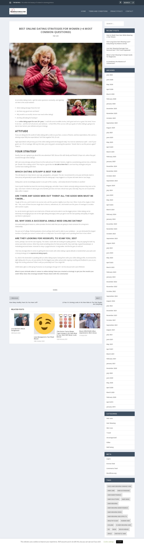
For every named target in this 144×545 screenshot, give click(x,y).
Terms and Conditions (98, 11)
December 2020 (111, 368)
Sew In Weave (124, 529)
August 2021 (110, 330)
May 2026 (109, 84)
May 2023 (109, 258)
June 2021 (109, 339)
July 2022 (109, 306)
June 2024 (109, 195)
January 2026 (110, 104)
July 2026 (109, 75)
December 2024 (111, 166)
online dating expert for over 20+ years (31, 121)
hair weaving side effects (117, 516)
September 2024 (112, 181)
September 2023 (112, 238)
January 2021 (110, 363)
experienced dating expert (39, 253)
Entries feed (110, 464)
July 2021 (109, 335)
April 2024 (109, 205)
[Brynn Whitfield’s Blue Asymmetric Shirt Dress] (89, 320)
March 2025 (110, 152)
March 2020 (110, 392)
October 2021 (111, 320)
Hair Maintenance (114, 495)
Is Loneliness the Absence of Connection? (116, 62)
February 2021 (111, 359)
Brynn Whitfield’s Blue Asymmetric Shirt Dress (88, 332)
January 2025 (110, 161)
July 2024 (109, 190)
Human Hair (125, 521)
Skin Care (109, 428)
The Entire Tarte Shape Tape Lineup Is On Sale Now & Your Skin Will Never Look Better (67, 334)
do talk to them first (61, 164)
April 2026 (109, 89)
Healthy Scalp (113, 521)
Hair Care (111, 491)
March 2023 (110, 267)
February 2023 (111, 272)
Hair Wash (125, 499)
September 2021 (112, 325)
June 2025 (109, 137)
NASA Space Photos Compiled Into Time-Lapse (36, 2)
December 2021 (111, 311)
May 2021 (109, 344)
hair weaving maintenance (118, 508)
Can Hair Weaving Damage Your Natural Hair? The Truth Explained (118, 49)
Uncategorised (111, 438)
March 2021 (110, 354)
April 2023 (109, 262)
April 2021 (109, 349)
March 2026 (110, 94)
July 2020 (109, 373)
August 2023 (110, 243)
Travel (108, 433)
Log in (108, 459)
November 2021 (111, 315)
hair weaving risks (115, 512)
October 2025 (111, 118)
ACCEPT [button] (119, 542)
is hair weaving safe (123, 525)
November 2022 (111, 286)
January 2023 (110, 277)
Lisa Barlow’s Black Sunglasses (18, 329)
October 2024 (111, 176)
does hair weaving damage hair (119, 486)
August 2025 (110, 128)
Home (83, 11)
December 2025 (111, 108)
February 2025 (111, 157)
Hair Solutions (113, 499)
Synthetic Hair (120, 534)
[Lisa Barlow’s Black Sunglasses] (21, 319)
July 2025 (109, 132)
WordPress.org (111, 473)
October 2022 (111, 291)
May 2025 (109, 142)
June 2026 (109, 80)
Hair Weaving (110, 423)
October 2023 (111, 234)
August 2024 (110, 185)
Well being (110, 447)
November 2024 (111, 171)
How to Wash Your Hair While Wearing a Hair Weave (119, 36)
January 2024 (110, 219)
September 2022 (112, 296)
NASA (114, 529)
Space (110, 534)
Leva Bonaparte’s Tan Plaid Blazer (44, 338)
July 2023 (109, 248)
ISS (109, 529)
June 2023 (109, 253)
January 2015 (110, 407)
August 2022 (110, 301)
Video (108, 442)
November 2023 (111, 229)
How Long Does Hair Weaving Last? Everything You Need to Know (118, 42)
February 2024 (111, 214)
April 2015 (109, 402)
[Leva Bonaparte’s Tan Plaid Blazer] (44, 323)
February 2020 (111, 397)
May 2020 (109, 383)
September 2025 (112, 123)
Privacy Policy (116, 11)
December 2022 (111, 282)
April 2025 (109, 147)
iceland (110, 525)
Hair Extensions (123, 491)
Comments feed (112, 468)
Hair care (56, 36)
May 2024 (109, 200)
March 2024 (110, 210)
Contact (129, 11)
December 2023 (111, 224)
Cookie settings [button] (108, 542)
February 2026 (111, 99)
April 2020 (109, 387)
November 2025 (111, 113)
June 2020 (109, 378)
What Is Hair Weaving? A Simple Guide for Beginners (119, 56)
